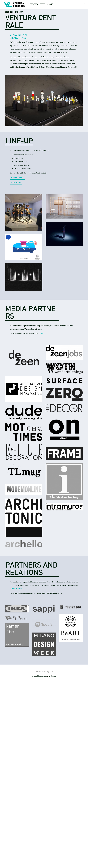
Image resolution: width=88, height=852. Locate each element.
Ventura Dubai (36, 24)
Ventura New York (38, 28)
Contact (50, 15)
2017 (21, 12)
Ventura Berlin (36, 45)
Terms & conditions (55, 19)
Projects (34, 4)
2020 (7, 12)
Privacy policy (47, 671)
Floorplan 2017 (17, 177)
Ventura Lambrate (38, 32)
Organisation (53, 11)
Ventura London (37, 40)
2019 (11, 12)
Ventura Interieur (38, 36)
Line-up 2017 (16, 182)
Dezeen (42, 333)
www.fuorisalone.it (17, 589)
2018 (16, 12)
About (50, 4)
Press (42, 4)
